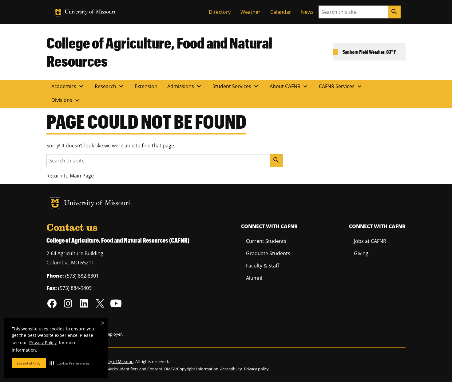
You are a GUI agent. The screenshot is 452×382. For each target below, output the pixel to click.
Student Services (236, 86)
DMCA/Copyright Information (191, 369)
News (307, 12)
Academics (68, 86)
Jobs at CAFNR (370, 241)
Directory (220, 12)
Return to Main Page (70, 175)
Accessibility (231, 369)
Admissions (185, 86)
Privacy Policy (43, 342)
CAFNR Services (341, 86)
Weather (250, 12)
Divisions (66, 100)
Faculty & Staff (262, 265)
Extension (146, 86)
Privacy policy (256, 369)
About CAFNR (289, 86)
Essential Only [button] (29, 363)
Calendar (280, 12)
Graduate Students (268, 253)
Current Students (266, 241)
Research (110, 86)
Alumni (254, 278)
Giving (361, 253)
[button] (69, 363)
